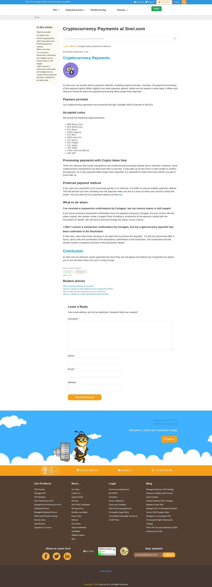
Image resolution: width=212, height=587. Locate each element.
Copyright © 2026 (91, 584)
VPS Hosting (39, 489)
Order (156, 9)
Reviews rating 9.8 (88, 470)
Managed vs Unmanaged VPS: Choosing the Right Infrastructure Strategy (159, 520)
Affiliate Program (78, 535)
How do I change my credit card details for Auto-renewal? (86, 294)
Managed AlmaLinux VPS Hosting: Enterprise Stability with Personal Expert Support (160, 493)
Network (75, 520)
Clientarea (165, 2)
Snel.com (37, 10)
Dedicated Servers (41, 508)
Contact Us (76, 493)
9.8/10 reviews (47, 2)
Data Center (76, 516)
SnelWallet (76, 531)
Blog (73, 539)
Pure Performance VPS (43, 501)
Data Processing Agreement (120, 508)
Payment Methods (79, 527)
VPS (55, 10)
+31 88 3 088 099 (163, 470)
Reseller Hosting (98, 10)
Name (71, 356)
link (120, 194)
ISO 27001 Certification (81, 505)
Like (69, 272)
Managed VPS (40, 493)
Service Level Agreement (119, 489)
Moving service (78, 508)
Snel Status (76, 524)
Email (71, 369)
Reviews (75, 501)
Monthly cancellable (62, 2)
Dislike (81, 272)
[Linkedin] (69, 557)
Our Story (75, 489)
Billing (74, 46)
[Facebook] (47, 557)
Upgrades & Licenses (43, 527)
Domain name (40, 520)
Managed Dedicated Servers (45, 512)
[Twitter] (58, 557)
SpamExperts (39, 524)
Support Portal (77, 497)
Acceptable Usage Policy (119, 512)
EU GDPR (113, 493)
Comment (73, 319)
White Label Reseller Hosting (45, 516)
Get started (169, 439)
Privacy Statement (116, 501)
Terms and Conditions (117, 505)
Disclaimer (113, 497)
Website (72, 382)
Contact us (140, 2)
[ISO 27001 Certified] (50, 470)
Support (151, 2)
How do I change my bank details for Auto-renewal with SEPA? (88, 289)
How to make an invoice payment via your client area (84, 291)
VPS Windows (40, 497)
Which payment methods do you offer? (78, 286)
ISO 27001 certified (33, 2)
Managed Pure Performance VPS (47, 505)
